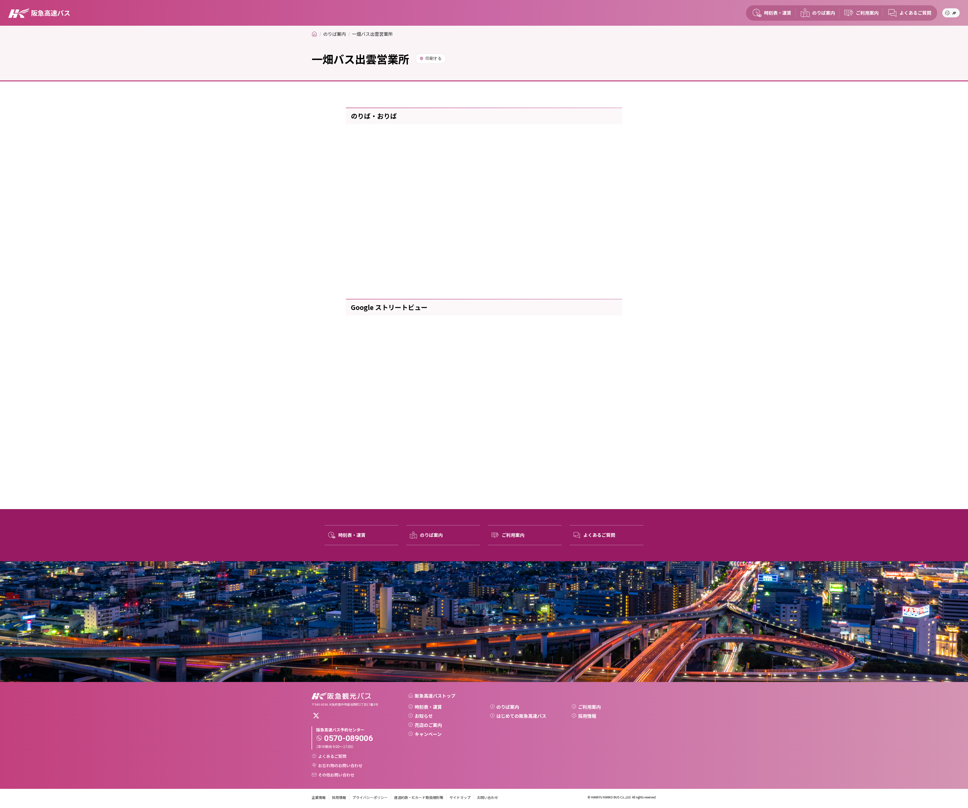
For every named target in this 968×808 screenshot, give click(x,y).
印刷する (434, 58)
